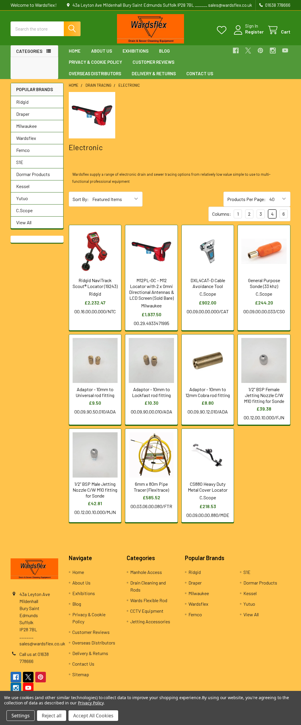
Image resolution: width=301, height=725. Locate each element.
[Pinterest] (260, 50)
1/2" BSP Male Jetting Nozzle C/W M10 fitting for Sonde (95, 489)
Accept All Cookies (93, 715)
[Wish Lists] (223, 30)
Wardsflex (26, 138)
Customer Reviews (153, 62)
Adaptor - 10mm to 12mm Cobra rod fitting (207, 392)
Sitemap (80, 674)
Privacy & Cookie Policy (95, 62)
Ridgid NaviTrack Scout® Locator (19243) (95, 283)
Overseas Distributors (95, 73)
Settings (20, 715)
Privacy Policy (90, 703)
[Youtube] (285, 50)
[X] (248, 50)
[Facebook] (235, 50)
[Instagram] (272, 50)
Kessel (22, 186)
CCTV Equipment (146, 611)
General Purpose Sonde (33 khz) (264, 283)
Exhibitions (135, 50)
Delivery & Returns (154, 73)
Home (75, 50)
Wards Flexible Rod (148, 600)
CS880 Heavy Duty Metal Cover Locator (208, 487)
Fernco (23, 150)
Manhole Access (146, 572)
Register (254, 31)
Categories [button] (29, 51)
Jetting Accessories (150, 621)
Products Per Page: (246, 199)
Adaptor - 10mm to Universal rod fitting (95, 392)
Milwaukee (26, 126)
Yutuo (22, 198)
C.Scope (24, 210)
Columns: (221, 214)
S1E (19, 162)
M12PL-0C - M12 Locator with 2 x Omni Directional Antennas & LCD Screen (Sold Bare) (151, 289)
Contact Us (199, 73)
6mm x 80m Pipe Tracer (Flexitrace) (151, 487)
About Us (101, 50)
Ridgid (22, 102)
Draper (22, 114)
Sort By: (81, 199)
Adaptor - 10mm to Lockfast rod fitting (151, 392)
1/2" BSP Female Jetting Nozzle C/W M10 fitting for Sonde (264, 395)
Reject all (51, 715)
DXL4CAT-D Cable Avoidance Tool (207, 283)
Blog (164, 50)
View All (23, 222)
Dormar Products (33, 174)
